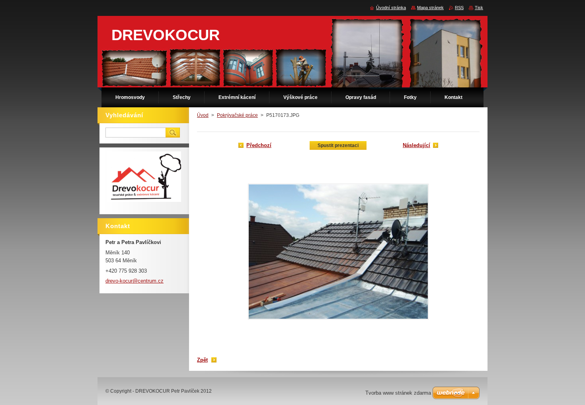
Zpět (202, 360)
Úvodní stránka (391, 7)
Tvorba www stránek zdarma (398, 393)
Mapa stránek (430, 7)
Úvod (203, 115)
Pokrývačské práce (237, 115)
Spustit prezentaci (338, 145)
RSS (459, 7)
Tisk (479, 7)
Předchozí (258, 145)
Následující (416, 145)
